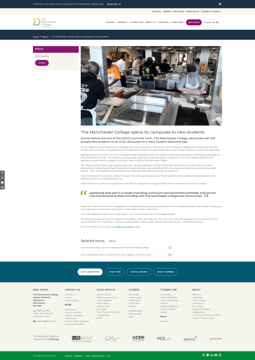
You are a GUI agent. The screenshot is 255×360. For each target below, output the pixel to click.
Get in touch (70, 294)
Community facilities (169, 300)
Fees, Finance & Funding (108, 312)
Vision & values (199, 300)
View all (112, 241)
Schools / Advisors (73, 312)
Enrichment (165, 294)
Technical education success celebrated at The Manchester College (115, 247)
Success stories (136, 311)
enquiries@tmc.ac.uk (46, 321)
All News (164, 321)
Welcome (196, 294)
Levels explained (104, 300)
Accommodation (167, 309)
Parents (167, 11)
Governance (197, 303)
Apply (131, 316)
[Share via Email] (2, 182)
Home (36, 36)
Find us (68, 297)
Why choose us (104, 294)
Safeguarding (198, 312)
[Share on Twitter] (2, 177)
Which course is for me (107, 297)
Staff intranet (70, 318)
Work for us (192, 11)
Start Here (115, 272)
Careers (132, 306)
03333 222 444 (43, 311)
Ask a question (135, 314)
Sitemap (68, 356)
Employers (178, 11)
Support (122, 22)
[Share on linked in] (2, 187)
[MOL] (164, 339)
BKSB (99, 318)
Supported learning (169, 306)
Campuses (163, 22)
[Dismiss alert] (220, 4)
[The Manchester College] (112, 339)
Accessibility (78, 356)
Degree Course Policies (203, 318)
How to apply (103, 303)
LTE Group (53, 339)
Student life (136, 22)
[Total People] (216, 338)
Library (163, 312)
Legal (88, 356)
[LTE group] (82, 339)
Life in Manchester (168, 297)
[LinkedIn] (212, 355)
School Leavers (139, 272)
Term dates (102, 309)
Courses (110, 22)
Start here (177, 22)
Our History (197, 306)
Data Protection (98, 356)
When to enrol (103, 306)
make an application (125, 227)
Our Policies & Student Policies (206, 315)
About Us (150, 22)
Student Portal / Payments (77, 321)
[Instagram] (220, 355)
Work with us (71, 309)
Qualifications (135, 300)
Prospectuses (103, 315)
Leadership (197, 297)
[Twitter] (204, 355)
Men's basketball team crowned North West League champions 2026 (116, 254)
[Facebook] (208, 355)
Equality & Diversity (201, 309)
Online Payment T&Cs (75, 324)
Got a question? (90, 272)
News (45, 36)
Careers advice (71, 300)
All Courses (134, 294)
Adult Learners (165, 272)
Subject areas (135, 297)
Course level (134, 303)
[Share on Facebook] (2, 173)
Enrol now (112, 4)
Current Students (210, 11)
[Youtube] (216, 355)
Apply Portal (194, 22)
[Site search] (217, 22)
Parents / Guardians (74, 315)
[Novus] (190, 338)
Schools (156, 11)
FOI (108, 356)
